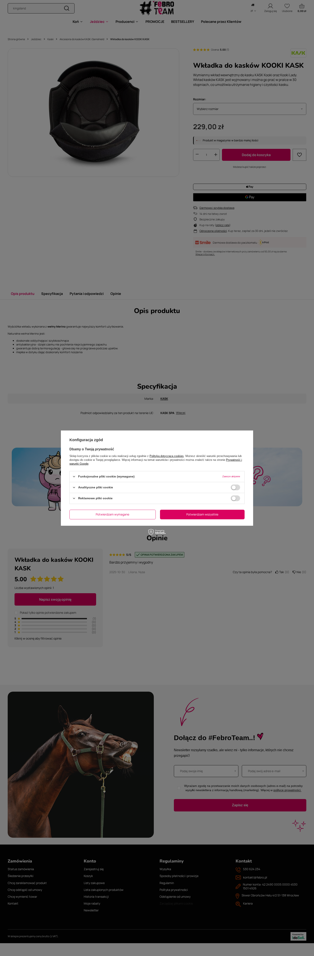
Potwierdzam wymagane (112, 514)
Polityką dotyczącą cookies (167, 455)
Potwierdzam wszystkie (202, 514)
